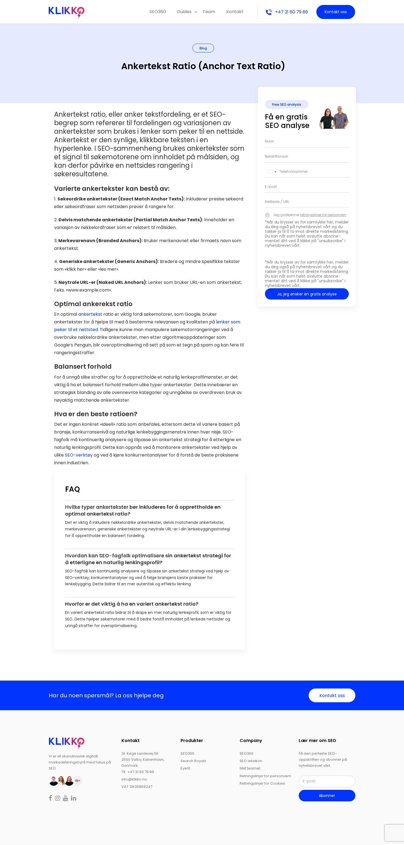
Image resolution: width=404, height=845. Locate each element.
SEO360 (158, 12)
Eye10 (185, 768)
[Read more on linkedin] (73, 799)
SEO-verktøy (79, 455)
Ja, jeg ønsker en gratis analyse (307, 294)
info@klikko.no (134, 779)
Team (209, 12)
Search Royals (193, 760)
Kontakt (234, 12)
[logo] (66, 743)
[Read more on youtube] (66, 799)
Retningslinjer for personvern (265, 776)
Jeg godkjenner (309, 214)
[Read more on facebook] (51, 799)
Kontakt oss (336, 12)
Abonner (327, 795)
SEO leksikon (251, 760)
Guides (184, 12)
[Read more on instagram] (58, 799)
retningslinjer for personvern (323, 214)
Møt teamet (250, 768)
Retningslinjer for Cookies (262, 783)
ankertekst (90, 314)
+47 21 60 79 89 (291, 12)
